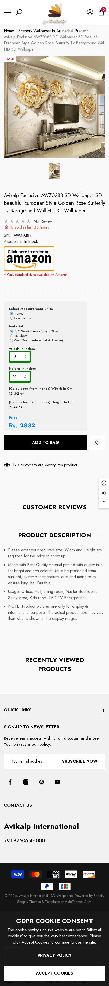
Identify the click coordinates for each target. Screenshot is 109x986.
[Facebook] (10, 782)
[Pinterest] (41, 782)
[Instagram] (26, 782)
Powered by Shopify (89, 895)
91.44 (13, 406)
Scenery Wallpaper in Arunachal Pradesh (53, 31)
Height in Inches (22, 368)
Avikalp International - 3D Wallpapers (46, 895)
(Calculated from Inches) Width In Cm (40, 388)
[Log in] (90, 12)
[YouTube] (57, 782)
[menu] (7, 12)
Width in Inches (22, 348)
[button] (19, 12)
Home (9, 31)
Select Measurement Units (31, 308)
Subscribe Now (79, 761)
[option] (54, 107)
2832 (27, 425)
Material (16, 326)
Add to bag (45, 442)
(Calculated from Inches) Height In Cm (41, 402)
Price (13, 417)
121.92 (14, 393)
